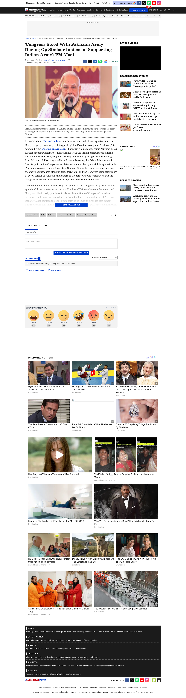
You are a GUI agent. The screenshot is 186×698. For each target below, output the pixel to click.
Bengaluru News (136, 632)
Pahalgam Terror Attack (86, 215)
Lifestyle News (32, 657)
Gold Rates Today (86, 16)
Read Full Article (71, 205)
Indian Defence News (119, 632)
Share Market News (48, 666)
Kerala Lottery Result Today (49, 16)
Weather (29, 674)
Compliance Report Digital (127, 688)
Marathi (97, 3)
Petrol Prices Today (125, 16)
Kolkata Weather (69, 16)
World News (78, 632)
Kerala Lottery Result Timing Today (149, 16)
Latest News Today (53, 632)
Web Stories (95, 657)
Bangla (84, 3)
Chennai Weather (57, 674)
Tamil (78, 3)
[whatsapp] (149, 3)
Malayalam (30, 3)
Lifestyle (123, 10)
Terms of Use (58, 688)
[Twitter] (144, 3)
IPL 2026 (153, 10)
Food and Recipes (47, 657)
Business (81, 10)
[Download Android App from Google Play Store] (154, 680)
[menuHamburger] (169, 10)
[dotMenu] (161, 10)
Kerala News (104, 632)
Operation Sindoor (53, 149)
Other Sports (80, 649)
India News (66, 632)
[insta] (159, 3)
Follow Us (113, 61)
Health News (61, 657)
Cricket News (43, 649)
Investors (143, 688)
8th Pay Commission (84, 666)
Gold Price (62, 666)
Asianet (35, 680)
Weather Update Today (105, 16)
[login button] (165, 10)
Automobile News (116, 666)
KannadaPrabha (61, 3)
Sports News (31, 649)
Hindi (91, 3)
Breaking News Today (35, 632)
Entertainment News (34, 640)
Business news (32, 666)
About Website (45, 688)
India (65, 10)
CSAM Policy (83, 688)
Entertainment (111, 10)
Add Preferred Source (123, 3)
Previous (155, 15)
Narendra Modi (53, 141)
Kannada (49, 3)
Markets (90, 10)
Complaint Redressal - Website (102, 688)
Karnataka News (90, 632)
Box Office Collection (88, 640)
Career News (82, 657)
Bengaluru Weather (73, 674)
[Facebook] (139, 3)
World (72, 10)
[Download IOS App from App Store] (159, 680)
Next (159, 15)
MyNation (105, 3)
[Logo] (36, 10)
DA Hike (71, 666)
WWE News (68, 649)
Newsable (40, 3)
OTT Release (49, 640)
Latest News (56, 10)
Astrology (72, 657)
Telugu (72, 3)
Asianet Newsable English (55, 60)
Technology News (101, 666)
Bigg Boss (60, 640)
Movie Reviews (72, 640)
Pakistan (51, 215)
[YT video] (154, 3)
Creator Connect (139, 10)
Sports (99, 10)
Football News (57, 649)
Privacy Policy (70, 688)
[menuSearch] (174, 10)
